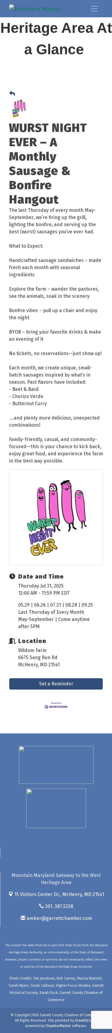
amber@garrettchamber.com (58, 918)
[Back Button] (12, 94)
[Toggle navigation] (94, 9)
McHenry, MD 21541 (59, 894)
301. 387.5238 (58, 906)
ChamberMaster (58, 1026)
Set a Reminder (56, 684)
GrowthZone (85, 1020)
